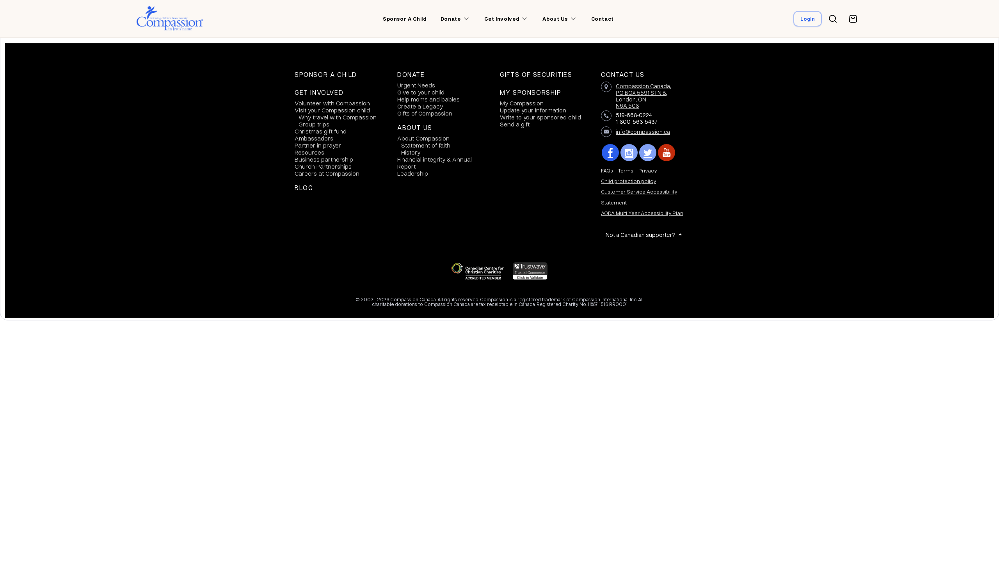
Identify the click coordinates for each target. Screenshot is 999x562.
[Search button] (832, 18)
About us (554, 18)
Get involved (501, 18)
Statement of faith (425, 145)
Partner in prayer (318, 145)
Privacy (647, 170)
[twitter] (647, 152)
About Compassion (423, 138)
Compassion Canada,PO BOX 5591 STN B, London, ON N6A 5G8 (643, 95)
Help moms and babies (428, 99)
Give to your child (420, 92)
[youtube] (666, 152)
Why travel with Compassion (338, 117)
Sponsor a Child (326, 74)
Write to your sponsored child (540, 117)
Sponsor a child (405, 18)
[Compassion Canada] (170, 18)
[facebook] (610, 152)
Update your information (533, 110)
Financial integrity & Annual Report (434, 163)
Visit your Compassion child (332, 110)
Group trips (314, 124)
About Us (414, 127)
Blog (304, 188)
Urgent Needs (416, 85)
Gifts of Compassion (424, 113)
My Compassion (522, 103)
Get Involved (319, 92)
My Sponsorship (530, 92)
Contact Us (623, 74)
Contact (602, 18)
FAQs (607, 170)
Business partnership (324, 159)
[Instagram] (629, 152)
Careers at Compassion (327, 173)
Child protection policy (628, 181)
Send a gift (515, 124)
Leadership (412, 173)
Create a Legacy (420, 106)
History (410, 152)
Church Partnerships (323, 166)
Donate (411, 74)
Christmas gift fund (321, 131)
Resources (309, 152)
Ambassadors (314, 138)
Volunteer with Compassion (332, 103)
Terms (625, 170)
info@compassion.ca (643, 131)
